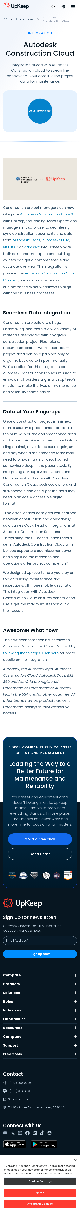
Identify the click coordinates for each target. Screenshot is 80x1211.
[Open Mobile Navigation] (73, 7)
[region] (40, 1183)
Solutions (11, 992)
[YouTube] (6, 1133)
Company (12, 1036)
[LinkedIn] (35, 1133)
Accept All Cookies (39, 1204)
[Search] (53, 6)
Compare (12, 975)
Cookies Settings (40, 1181)
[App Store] (15, 1144)
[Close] (75, 1160)
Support (10, 1045)
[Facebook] (28, 1133)
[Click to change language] (63, 6)
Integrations (24, 19)
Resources (12, 1027)
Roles (8, 1001)
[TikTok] (43, 1133)
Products (11, 983)
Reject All (40, 1192)
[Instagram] (21, 1133)
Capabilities (14, 1019)
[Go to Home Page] (16, 6)
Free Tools (12, 1054)
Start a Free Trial (40, 839)
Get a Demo (40, 853)
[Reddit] (50, 1133)
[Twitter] (13, 1133)
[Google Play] (45, 1144)
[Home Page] (5, 19)
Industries (12, 1010)
